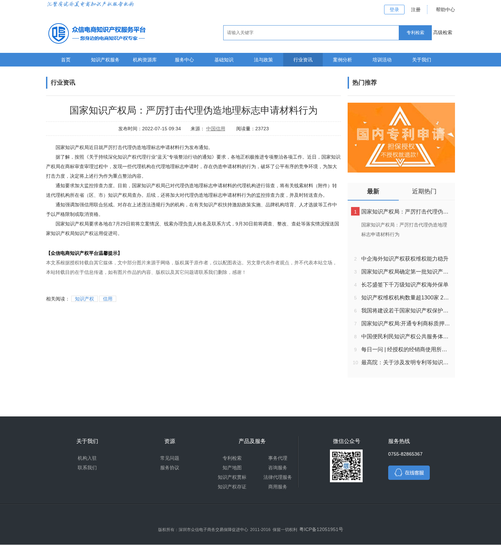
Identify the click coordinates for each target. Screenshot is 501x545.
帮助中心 (445, 9)
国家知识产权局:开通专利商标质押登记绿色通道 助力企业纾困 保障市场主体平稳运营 (406, 323)
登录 (394, 9)
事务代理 (277, 458)
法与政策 (263, 59)
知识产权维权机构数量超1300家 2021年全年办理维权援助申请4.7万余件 (406, 297)
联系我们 (87, 467)
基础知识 (223, 59)
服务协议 (169, 467)
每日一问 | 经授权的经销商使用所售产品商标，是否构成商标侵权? (406, 349)
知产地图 (232, 467)
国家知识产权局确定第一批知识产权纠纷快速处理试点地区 (406, 272)
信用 (107, 298)
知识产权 (84, 298)
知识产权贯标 (232, 477)
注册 (416, 9)
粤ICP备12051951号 (321, 529)
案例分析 (342, 59)
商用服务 (277, 486)
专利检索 (232, 458)
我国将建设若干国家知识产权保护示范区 (406, 310)
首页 (66, 59)
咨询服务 (277, 467)
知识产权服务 (105, 59)
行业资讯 (303, 59)
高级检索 (442, 32)
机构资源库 (145, 59)
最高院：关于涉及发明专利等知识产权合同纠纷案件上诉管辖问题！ (406, 362)
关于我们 (421, 59)
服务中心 (184, 59)
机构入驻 (87, 458)
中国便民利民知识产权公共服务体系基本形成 (406, 336)
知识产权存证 (232, 486)
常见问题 (169, 458)
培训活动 (382, 59)
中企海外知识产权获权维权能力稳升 (405, 259)
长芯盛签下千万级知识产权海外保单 (405, 285)
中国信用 (215, 128)
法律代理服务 (277, 477)
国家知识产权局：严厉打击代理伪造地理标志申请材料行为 (406, 212)
